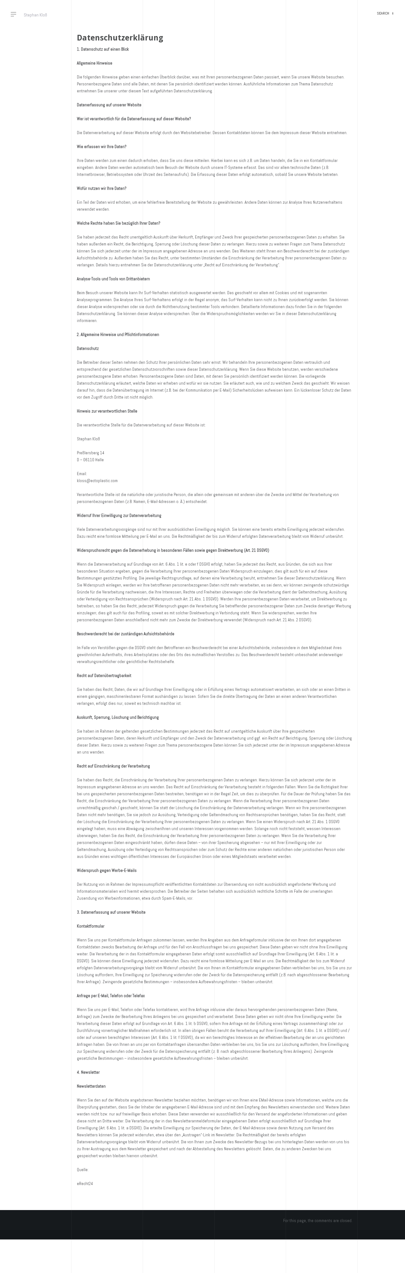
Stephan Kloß (35, 15)
